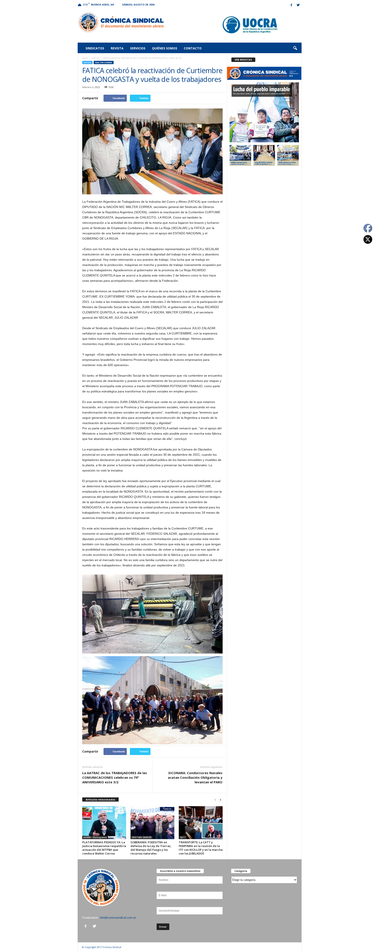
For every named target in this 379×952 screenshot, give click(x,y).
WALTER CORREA (103, 62)
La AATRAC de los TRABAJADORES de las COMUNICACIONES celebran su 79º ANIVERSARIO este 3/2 (114, 777)
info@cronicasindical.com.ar (118, 917)
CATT (183, 837)
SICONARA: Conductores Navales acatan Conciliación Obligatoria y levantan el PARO (195, 777)
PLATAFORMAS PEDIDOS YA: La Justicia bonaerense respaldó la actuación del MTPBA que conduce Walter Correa (104, 847)
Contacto (193, 48)
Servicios (137, 48)
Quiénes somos (164, 48)
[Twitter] (298, 5)
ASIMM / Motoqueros (95, 837)
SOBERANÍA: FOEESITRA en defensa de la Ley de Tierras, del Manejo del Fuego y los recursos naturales (151, 847)
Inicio (85, 58)
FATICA (95, 58)
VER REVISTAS (243, 59)
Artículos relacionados (100, 799)
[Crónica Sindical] (121, 22)
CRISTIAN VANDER (142, 837)
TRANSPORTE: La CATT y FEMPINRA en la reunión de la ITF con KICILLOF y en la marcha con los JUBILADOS (201, 847)
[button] (295, 48)
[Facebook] (291, 5)
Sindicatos (95, 48)
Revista (117, 48)
